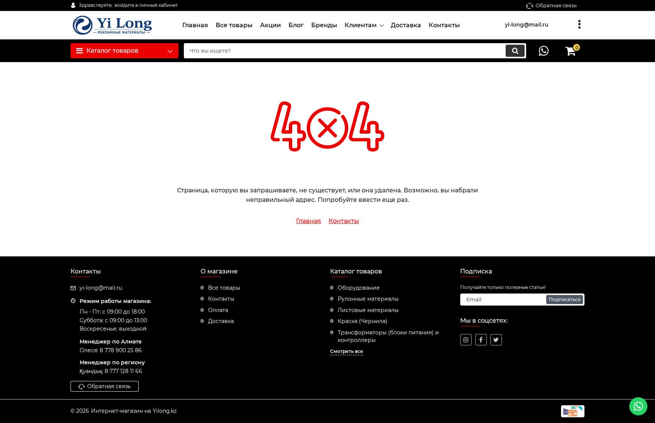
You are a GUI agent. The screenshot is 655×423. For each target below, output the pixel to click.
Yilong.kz (165, 410)
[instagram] (466, 339)
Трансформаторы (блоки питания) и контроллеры (388, 336)
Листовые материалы (368, 310)
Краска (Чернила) (362, 321)
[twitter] (496, 339)
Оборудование (359, 287)
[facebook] (481, 339)
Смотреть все (346, 351)
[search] (515, 51)
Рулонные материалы (368, 298)
